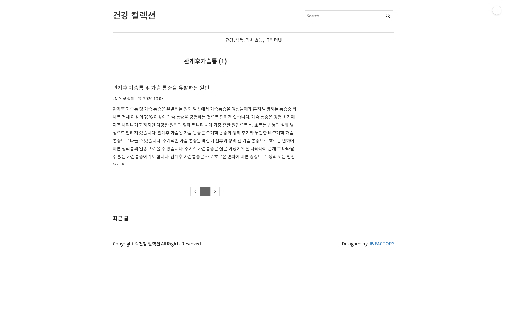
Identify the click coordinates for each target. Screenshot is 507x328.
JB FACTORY (381, 244)
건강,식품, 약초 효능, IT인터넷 (253, 40)
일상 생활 (126, 99)
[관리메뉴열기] (496, 10)
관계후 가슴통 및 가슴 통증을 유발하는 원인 (161, 88)
